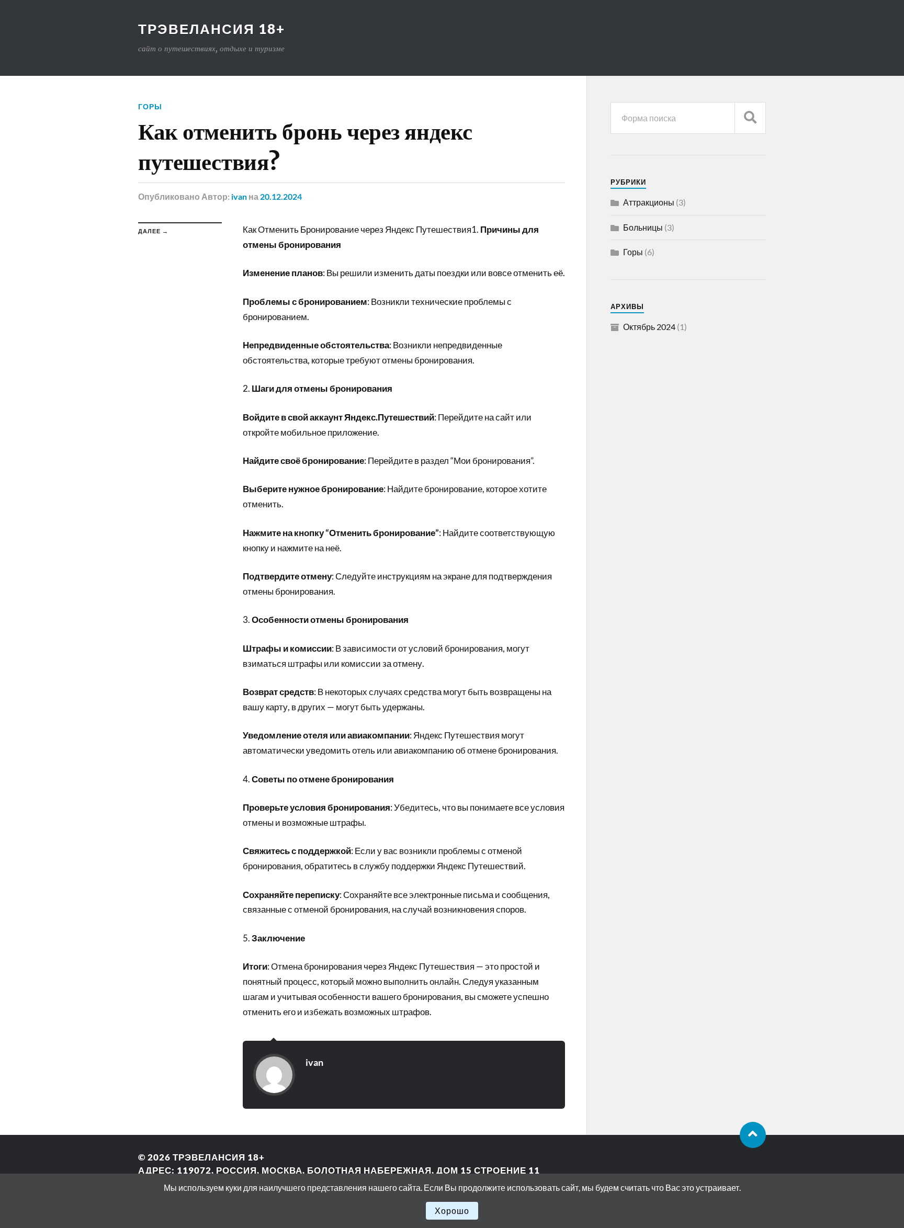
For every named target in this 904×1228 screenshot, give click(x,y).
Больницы (643, 227)
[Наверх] (753, 1135)
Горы (150, 106)
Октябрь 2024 (649, 327)
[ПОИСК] (750, 118)
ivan (239, 196)
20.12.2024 (281, 196)
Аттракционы (648, 202)
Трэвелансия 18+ (211, 29)
